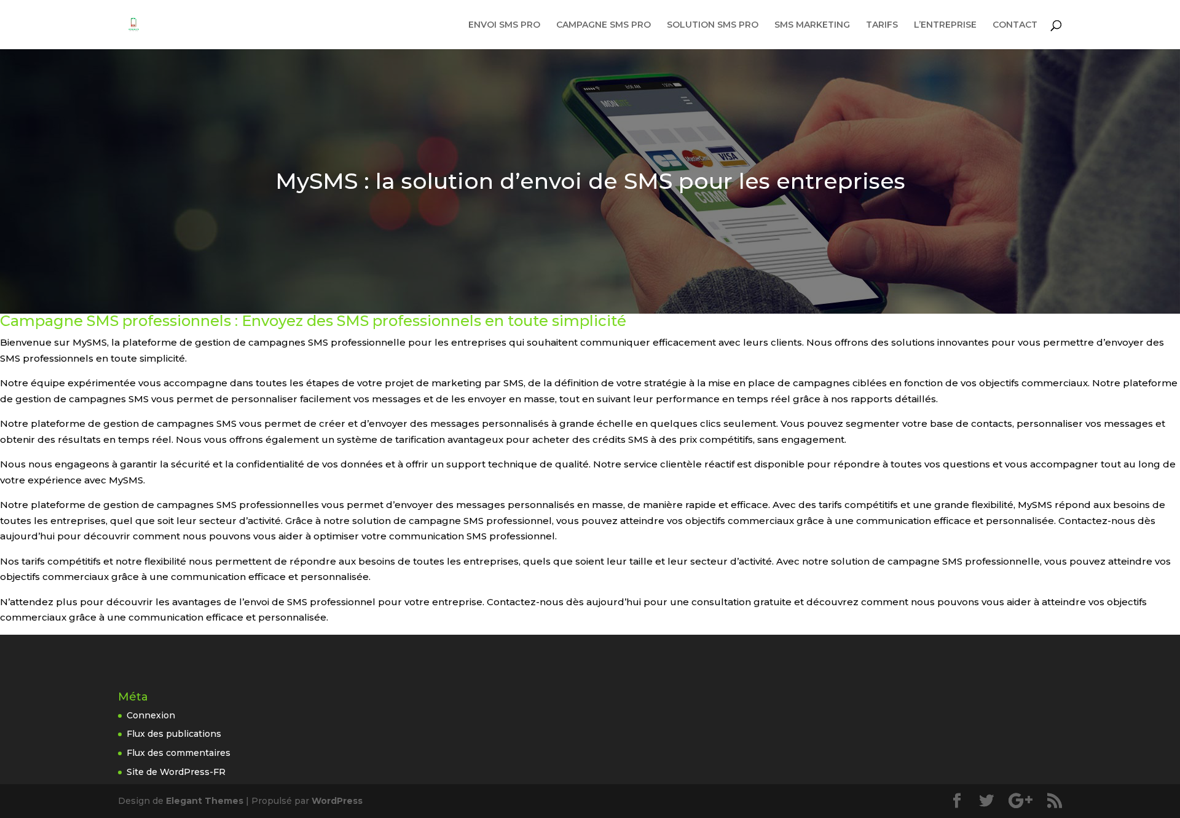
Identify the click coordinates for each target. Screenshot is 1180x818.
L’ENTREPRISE (945, 25)
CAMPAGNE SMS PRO (603, 25)
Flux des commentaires (178, 752)
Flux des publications (174, 733)
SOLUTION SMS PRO (712, 25)
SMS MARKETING (812, 25)
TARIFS (882, 25)
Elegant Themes (204, 800)
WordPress (337, 800)
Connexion (151, 715)
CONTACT (1015, 25)
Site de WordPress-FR (176, 771)
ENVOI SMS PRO (504, 25)
